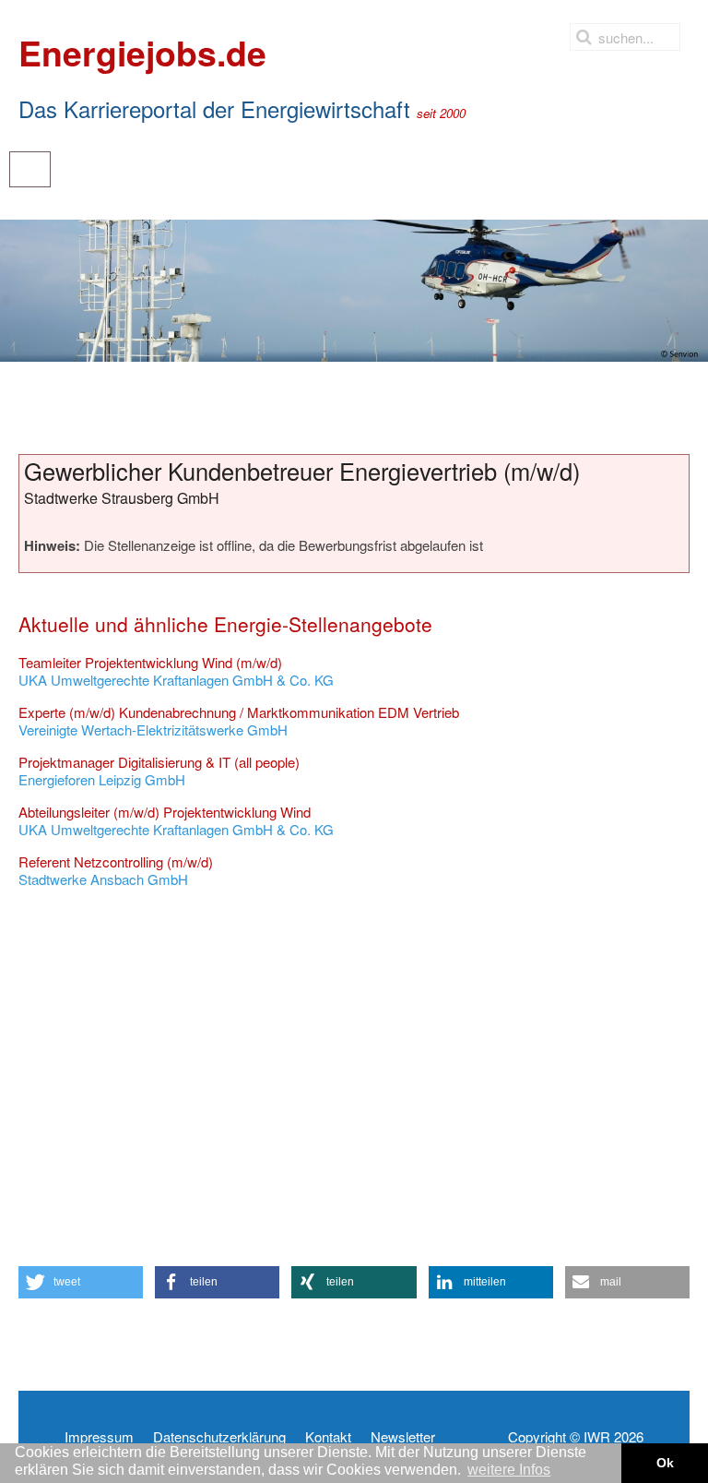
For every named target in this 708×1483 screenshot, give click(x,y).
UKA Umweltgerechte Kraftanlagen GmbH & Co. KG (176, 671)
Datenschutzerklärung (219, 1437)
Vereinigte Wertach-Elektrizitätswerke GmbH (238, 721)
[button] (80, 1282)
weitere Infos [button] (508, 1469)
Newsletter (403, 1437)
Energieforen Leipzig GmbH (159, 771)
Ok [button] (665, 1462)
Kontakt (328, 1437)
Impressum (99, 1437)
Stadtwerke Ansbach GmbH (115, 871)
